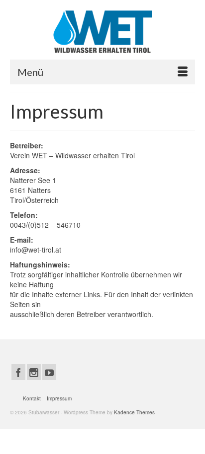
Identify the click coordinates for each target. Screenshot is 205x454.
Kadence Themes (134, 412)
